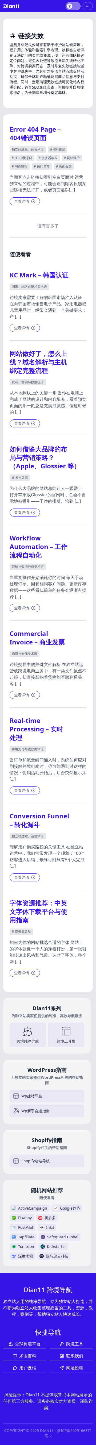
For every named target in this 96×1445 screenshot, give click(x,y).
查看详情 (21, 201)
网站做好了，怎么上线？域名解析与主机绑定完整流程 (38, 362)
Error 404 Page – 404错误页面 (35, 133)
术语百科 (27, 1356)
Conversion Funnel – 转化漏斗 (39, 820)
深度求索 (25, 1256)
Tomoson (26, 1246)
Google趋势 (70, 1208)
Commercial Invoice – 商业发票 (37, 637)
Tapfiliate (26, 1236)
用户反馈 (27, 1368)
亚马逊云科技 (57, 1256)
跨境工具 (74, 1344)
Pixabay (25, 1217)
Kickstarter (56, 1246)
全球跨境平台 (28, 1344)
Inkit (50, 1227)
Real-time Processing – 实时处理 (36, 729)
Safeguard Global (62, 1236)
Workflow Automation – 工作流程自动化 (38, 546)
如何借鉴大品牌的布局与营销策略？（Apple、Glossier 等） (45, 457)
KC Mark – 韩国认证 (39, 274)
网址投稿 (74, 1368)
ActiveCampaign (32, 1208)
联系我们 (74, 1356)
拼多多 (50, 1217)
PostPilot (25, 1227)
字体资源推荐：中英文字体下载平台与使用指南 (38, 911)
